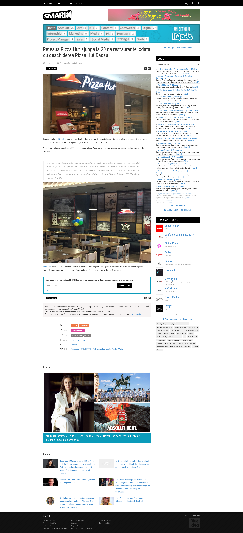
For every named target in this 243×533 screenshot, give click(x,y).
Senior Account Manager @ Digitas (170, 96)
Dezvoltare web (193, 327)
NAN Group (171, 288)
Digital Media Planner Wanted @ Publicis (173, 131)
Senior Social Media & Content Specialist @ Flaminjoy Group (177, 91)
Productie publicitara (174, 340)
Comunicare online (170, 246)
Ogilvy (168, 252)
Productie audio (192, 337)
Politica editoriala (49, 523)
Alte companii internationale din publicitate (178, 264)
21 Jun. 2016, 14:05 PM (52, 62)
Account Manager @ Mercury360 (170, 150)
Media (108, 349)
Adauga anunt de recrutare (179, 210)
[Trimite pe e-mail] (149, 68)
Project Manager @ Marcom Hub (170, 85)
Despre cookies (104, 523)
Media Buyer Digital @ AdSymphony (171, 186)
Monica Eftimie (77, 330)
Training (159, 350)
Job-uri (79, 3)
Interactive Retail (169, 333)
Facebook (75, 349)
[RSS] (145, 68)
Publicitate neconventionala (186, 343)
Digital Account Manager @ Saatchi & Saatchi (174, 193)
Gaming (159, 333)
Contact (74, 523)
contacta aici (135, 314)
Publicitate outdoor (162, 347)
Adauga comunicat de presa (179, 47)
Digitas (168, 261)
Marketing (101, 349)
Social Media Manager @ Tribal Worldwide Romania (176, 124)
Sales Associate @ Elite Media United (172, 164)
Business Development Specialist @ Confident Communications (174, 77)
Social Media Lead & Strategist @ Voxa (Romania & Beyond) (176, 172)
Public (114, 349)
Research (187, 347)
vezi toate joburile (178, 205)
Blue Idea (196, 515)
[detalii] (186, 73)
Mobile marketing (162, 337)
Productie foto (161, 340)
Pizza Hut (62, 138)
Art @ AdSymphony (165, 200)
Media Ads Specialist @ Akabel (169, 179)
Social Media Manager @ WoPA (169, 103)
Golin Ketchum (77, 62)
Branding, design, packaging (181, 282)
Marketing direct (181, 333)
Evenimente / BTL (170, 284)
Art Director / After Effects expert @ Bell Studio (175, 117)
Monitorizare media (175, 337)
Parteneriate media (49, 526)
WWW (120, 349)
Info (47, 291)
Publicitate (168, 229)
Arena (74, 325)
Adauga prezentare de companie (179, 319)
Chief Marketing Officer (80, 335)
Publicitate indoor (170, 343)
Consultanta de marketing (164, 327)
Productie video (187, 340)
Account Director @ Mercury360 (169, 143)
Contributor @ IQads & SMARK (55, 528)
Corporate (75, 340)
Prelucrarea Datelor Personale (82, 528)
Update (67, 62)
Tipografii (195, 347)
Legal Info (75, 526)
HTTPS (88, 349)
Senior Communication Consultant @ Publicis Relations (178, 138)
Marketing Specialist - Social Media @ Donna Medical (177, 69)
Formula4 (170, 270)
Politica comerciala (78, 520)
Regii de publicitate (176, 347)
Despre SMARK (49, 520)
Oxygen (168, 306)
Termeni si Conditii (106, 520)
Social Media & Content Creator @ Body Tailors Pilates (178, 110)
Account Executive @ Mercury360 (170, 157)
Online (82, 340)
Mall (94, 349)
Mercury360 (171, 279)
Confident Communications (179, 234)
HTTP (82, 349)
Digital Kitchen (172, 243)
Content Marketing (180, 327)
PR (166, 237)
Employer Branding (162, 330)
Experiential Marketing (191, 330)
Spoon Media (172, 297)
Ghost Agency (172, 225)
